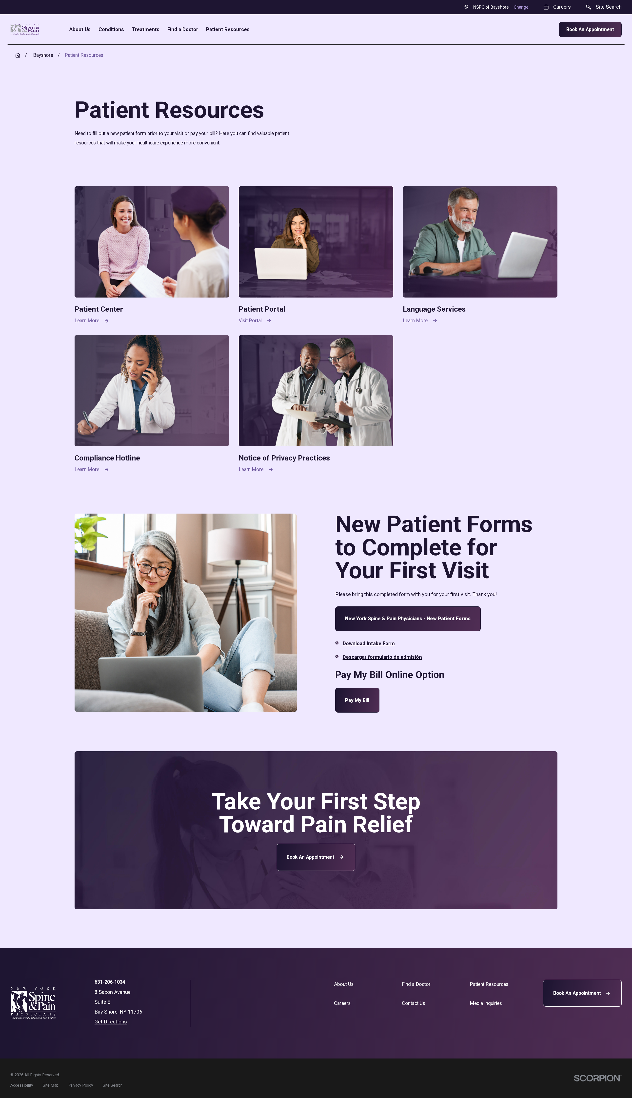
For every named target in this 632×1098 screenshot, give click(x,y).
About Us (344, 984)
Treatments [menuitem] (145, 29)
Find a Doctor (416, 984)
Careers (342, 1003)
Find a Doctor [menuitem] (182, 29)
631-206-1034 (110, 982)
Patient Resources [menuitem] (228, 29)
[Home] (25, 29)
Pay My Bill (357, 700)
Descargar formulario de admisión (382, 657)
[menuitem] (21, 1085)
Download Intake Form (369, 643)
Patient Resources (489, 984)
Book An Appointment (590, 29)
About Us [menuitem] (80, 29)
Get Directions (111, 1022)
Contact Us (413, 1003)
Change (521, 7)
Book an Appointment (310, 857)
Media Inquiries (486, 1003)
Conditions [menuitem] (111, 29)
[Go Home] (17, 55)
